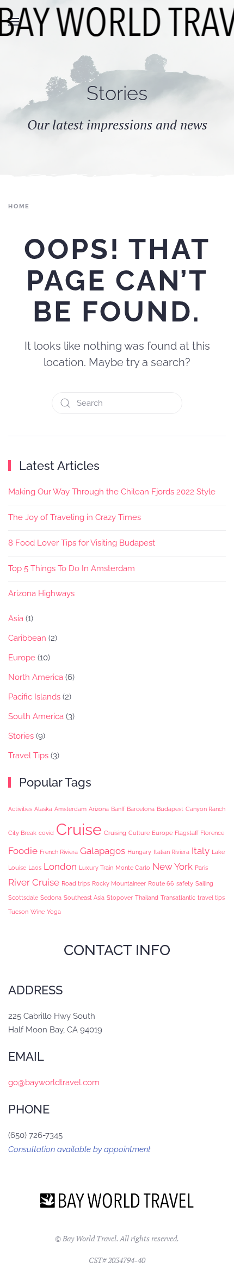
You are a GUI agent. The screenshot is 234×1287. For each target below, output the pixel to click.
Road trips (75, 883)
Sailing (204, 883)
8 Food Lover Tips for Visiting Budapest (81, 543)
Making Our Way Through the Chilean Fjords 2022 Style (111, 492)
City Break (22, 833)
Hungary (139, 852)
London (60, 866)
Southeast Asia (84, 897)
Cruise (79, 829)
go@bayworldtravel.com (54, 1082)
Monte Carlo (132, 867)
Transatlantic (178, 897)
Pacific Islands (34, 697)
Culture (139, 833)
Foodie (23, 850)
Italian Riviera (171, 852)
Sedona (50, 897)
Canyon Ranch (205, 809)
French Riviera (59, 852)
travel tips (211, 897)
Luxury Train (96, 867)
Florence (212, 833)
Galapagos (102, 850)
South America (36, 716)
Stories (21, 736)
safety (184, 883)
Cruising (115, 833)
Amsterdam (70, 809)
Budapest (170, 809)
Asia (15, 618)
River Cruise (33, 882)
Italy (201, 850)
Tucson (18, 911)
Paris (201, 867)
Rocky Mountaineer (119, 883)
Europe (21, 658)
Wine (37, 911)
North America (35, 677)
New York (172, 866)
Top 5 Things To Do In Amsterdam (71, 568)
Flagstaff (186, 833)
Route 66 (161, 883)
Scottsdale (23, 897)
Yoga (54, 911)
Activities (20, 809)
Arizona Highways (41, 593)
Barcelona (141, 809)
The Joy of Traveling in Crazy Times (74, 517)
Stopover (120, 897)
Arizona (99, 809)
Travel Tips (28, 755)
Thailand (146, 897)
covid (46, 833)
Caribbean (27, 638)
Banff (118, 809)
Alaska (43, 809)
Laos (34, 867)
